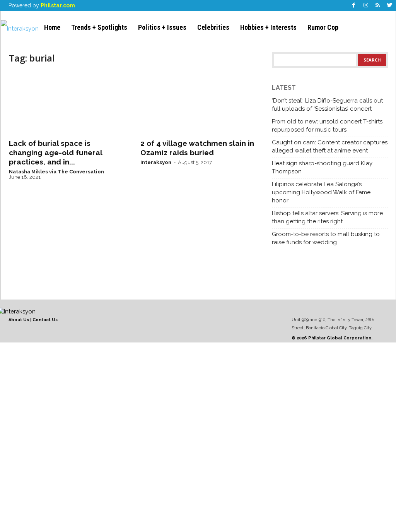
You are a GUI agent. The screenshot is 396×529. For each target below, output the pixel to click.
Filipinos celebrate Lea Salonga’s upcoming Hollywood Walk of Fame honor (321, 192)
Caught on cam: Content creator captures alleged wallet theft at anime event (329, 146)
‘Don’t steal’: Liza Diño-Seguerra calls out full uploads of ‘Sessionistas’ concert (327, 104)
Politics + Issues (162, 27)
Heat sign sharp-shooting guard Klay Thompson (322, 167)
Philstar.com (58, 5)
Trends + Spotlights (99, 27)
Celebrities (213, 27)
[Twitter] (389, 5)
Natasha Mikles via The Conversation (56, 172)
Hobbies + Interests (268, 27)
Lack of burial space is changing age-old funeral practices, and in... (55, 152)
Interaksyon (155, 162)
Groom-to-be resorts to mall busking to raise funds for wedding (326, 238)
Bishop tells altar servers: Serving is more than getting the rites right (327, 217)
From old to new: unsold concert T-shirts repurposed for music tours (327, 125)
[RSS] (377, 5)
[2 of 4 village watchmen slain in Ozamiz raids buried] (198, 103)
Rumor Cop (322, 27)
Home (52, 27)
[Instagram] (365, 5)
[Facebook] (353, 5)
